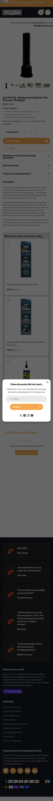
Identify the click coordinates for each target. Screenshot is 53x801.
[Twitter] (21, 415)
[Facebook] (24, 415)
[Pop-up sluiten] (47, 382)
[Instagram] (28, 415)
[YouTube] (32, 415)
